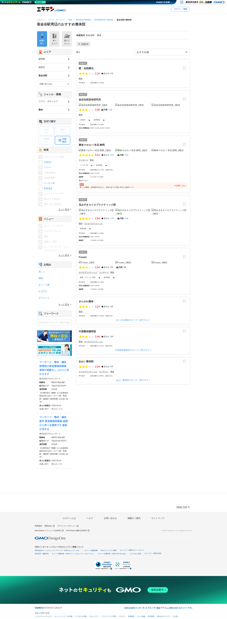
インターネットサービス (43, 616)
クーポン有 (84, 165)
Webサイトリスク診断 (108, 550)
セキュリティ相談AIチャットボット (132, 550)
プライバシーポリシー (66, 526)
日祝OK (83, 120)
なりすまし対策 (135, 554)
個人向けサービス (163, 616)
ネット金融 (141, 616)
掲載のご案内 (134, 518)
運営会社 (48, 526)
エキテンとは (69, 518)
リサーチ (122, 616)
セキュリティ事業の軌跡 (152, 553)
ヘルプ (89, 518)
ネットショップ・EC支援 (63, 616)
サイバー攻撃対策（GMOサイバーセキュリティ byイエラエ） (73, 554)
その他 (175, 616)
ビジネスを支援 (81, 616)
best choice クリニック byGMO (48, 530)
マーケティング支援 (109, 616)
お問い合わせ (110, 518)
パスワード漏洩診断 (91, 550)
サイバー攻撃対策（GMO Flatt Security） (112, 554)
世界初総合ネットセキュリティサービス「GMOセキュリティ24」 (57, 550)
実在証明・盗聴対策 (42, 554)
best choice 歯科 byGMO (76, 530)
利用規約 (38, 526)
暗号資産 (151, 616)
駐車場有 (97, 120)
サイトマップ (157, 518)
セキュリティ (94, 616)
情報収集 (131, 616)
